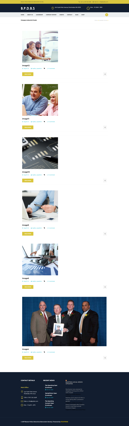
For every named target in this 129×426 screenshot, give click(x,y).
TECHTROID (64, 421)
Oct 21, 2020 (50, 389)
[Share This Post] (105, 74)
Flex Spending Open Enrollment (51, 386)
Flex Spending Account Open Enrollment (49, 403)
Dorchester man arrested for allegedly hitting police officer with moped (74, 390)
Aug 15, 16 (26, 68)
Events (62, 14)
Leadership (39, 14)
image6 (25, 278)
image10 (26, 172)
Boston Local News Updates (74, 382)
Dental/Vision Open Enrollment (51, 394)
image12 (26, 65)
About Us (30, 14)
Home (22, 14)
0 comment (52, 68)
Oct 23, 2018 (50, 407)
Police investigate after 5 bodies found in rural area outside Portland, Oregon (75, 406)
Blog (76, 14)
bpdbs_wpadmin (37, 68)
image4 (25, 349)
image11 (25, 119)
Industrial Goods (103, 20)
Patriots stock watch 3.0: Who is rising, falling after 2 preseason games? (75, 399)
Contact (69, 14)
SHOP (83, 14)
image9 (25, 225)
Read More (28, 74)
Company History (51, 14)
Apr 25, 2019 (50, 397)
